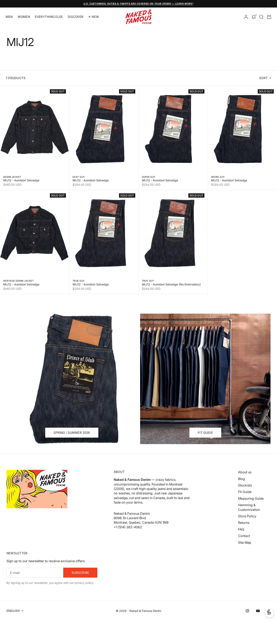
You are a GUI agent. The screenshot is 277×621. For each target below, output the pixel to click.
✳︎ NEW (93, 17)
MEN (9, 17)
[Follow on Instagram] (247, 611)
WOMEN (24, 17)
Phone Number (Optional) (164, 313)
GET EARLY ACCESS (178, 353)
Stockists (245, 485)
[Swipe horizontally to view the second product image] (34, 129)
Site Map (244, 542)
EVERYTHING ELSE (49, 17)
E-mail (152, 294)
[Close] (208, 265)
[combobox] (157, 322)
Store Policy (247, 516)
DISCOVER (75, 17)
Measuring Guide (251, 498)
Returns (243, 523)
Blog (241, 479)
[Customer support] (269, 613)
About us (244, 472)
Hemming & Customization (249, 507)
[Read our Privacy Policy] (205, 341)
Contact (244, 536)
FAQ (241, 529)
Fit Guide (244, 492)
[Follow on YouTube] (258, 611)
